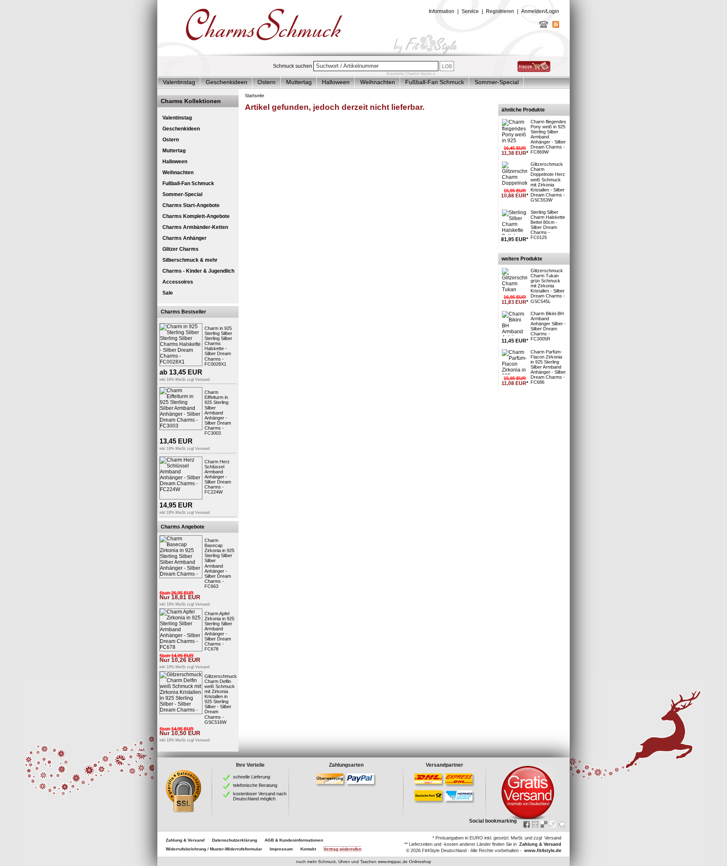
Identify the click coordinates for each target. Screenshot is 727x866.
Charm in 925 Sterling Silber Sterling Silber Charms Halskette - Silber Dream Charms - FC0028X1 (218, 346)
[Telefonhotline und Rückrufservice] (543, 26)
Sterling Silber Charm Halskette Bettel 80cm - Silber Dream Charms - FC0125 (548, 225)
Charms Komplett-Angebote (196, 216)
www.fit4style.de (542, 850)
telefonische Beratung (255, 785)
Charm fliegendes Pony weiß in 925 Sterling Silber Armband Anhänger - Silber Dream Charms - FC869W (548, 137)
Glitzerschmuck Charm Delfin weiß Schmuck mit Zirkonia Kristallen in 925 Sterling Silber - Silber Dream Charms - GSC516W (220, 699)
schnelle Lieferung (251, 776)
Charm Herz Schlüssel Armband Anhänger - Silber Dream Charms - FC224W (217, 477)
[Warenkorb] (534, 70)
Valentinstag (179, 82)
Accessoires (177, 282)
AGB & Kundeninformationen (294, 840)
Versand (202, 379)
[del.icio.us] (544, 824)
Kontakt (308, 849)
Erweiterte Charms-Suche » (411, 74)
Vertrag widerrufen (342, 849)
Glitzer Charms (180, 249)
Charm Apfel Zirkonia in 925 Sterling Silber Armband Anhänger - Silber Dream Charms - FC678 (219, 631)
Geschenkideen (226, 82)
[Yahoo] (552, 824)
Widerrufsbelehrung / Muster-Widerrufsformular (214, 849)
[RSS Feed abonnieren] (555, 26)
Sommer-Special (497, 82)
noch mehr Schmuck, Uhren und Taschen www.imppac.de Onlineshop (363, 861)
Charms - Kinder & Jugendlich (198, 271)
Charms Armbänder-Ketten (195, 227)
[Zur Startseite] (363, 54)
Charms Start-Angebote (191, 205)
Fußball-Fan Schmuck (434, 82)
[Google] (561, 824)
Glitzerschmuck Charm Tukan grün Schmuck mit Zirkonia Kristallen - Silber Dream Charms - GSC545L (548, 286)
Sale (167, 293)
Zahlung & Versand (185, 840)
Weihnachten (377, 82)
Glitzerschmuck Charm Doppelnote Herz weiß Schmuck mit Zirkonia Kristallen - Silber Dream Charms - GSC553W (548, 182)
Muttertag (299, 82)
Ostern (266, 82)
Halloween (336, 82)
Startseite (254, 95)
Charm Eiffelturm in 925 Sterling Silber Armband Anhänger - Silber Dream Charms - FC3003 (217, 413)
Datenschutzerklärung (234, 840)
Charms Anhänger (184, 238)
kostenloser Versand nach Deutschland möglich (260, 796)
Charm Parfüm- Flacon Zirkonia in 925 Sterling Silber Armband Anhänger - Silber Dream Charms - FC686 (548, 367)
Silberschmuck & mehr (190, 260)
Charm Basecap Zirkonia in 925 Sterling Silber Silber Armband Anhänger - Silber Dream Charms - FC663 (219, 563)
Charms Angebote (182, 527)
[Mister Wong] (535, 824)
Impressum (281, 849)
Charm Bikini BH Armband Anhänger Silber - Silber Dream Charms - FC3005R (548, 326)
